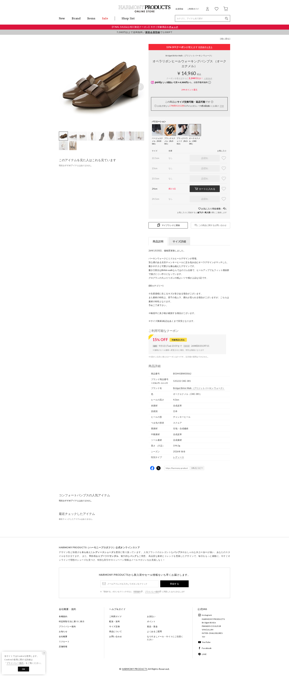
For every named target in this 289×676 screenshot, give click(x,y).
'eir (203, 636)
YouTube (206, 642)
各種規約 (63, 616)
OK (23, 669)
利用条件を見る (205, 47)
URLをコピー (197, 468)
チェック (173, 27)
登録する (174, 583)
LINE (204, 654)
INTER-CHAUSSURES (212, 633)
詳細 (222, 106)
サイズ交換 (114, 626)
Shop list (128, 18)
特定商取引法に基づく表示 (71, 621)
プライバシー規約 (152, 591)
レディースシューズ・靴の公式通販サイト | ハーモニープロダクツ (144, 8)
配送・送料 (114, 621)
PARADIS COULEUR (211, 626)
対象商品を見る (178, 340)
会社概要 (63, 636)
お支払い (151, 616)
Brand (76, 18)
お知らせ (63, 631)
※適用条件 (208, 78)
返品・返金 (152, 626)
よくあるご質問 (154, 631)
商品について (115, 631)
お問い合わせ (115, 636)
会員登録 (179, 9)
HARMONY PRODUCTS (213, 619)
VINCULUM (207, 629)
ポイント (151, 621)
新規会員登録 (152, 32)
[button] (140, 86)
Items (91, 18)
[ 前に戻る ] (225, 38)
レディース (178, 457)
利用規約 (136, 591)
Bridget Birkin (209, 622)
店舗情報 (63, 646)
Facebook (207, 648)
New (62, 18)
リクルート (64, 641)
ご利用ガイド (193, 9)
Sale (105, 18)
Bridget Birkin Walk (189, 55)
